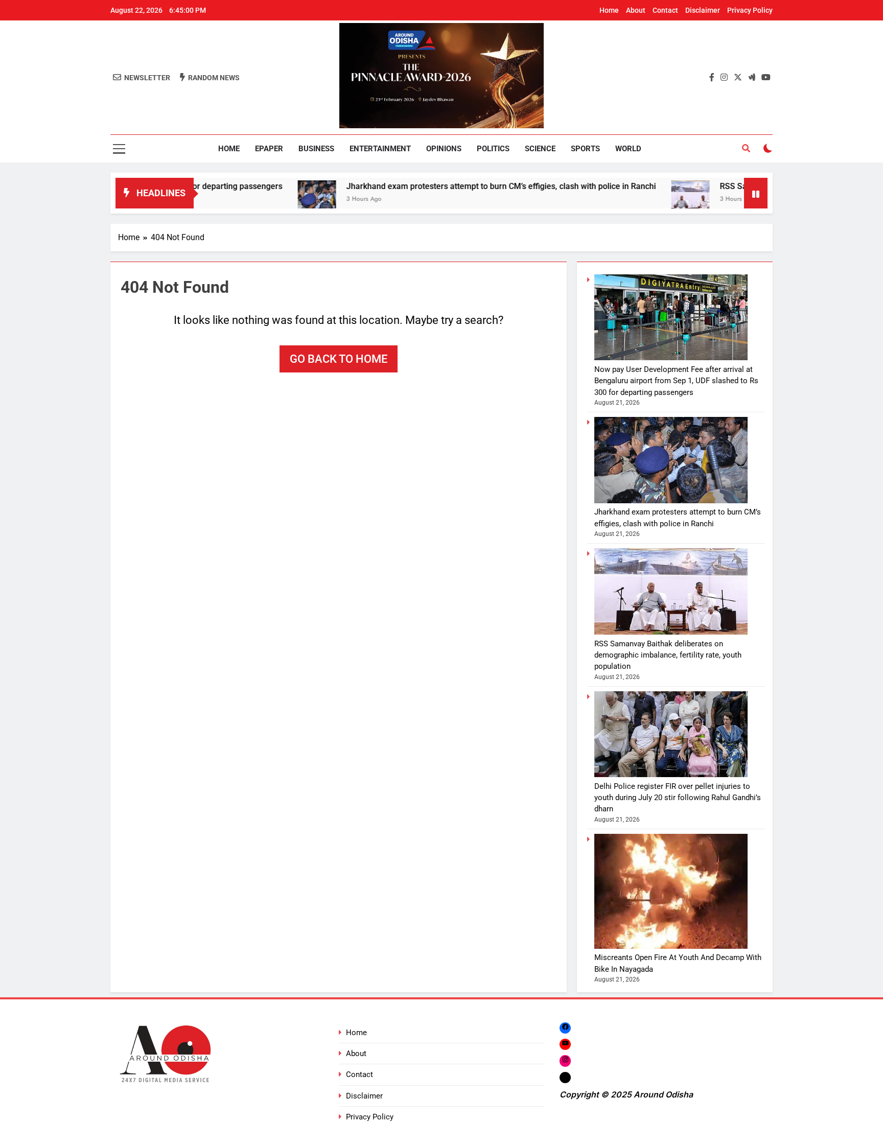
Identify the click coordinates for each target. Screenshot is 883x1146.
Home (609, 10)
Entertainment (380, 148)
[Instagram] (565, 1061)
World (628, 148)
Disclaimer (702, 10)
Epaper (269, 148)
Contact (665, 10)
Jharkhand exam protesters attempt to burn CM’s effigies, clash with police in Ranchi (457, 186)
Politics (493, 148)
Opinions (443, 148)
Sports (585, 148)
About (635, 10)
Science (540, 148)
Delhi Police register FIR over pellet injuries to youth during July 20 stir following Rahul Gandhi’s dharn (677, 798)
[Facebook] (565, 1027)
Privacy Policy (750, 10)
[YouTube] (565, 1044)
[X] (565, 1077)
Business (316, 148)
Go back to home (338, 359)
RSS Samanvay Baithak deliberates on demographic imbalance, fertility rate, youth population (667, 655)
